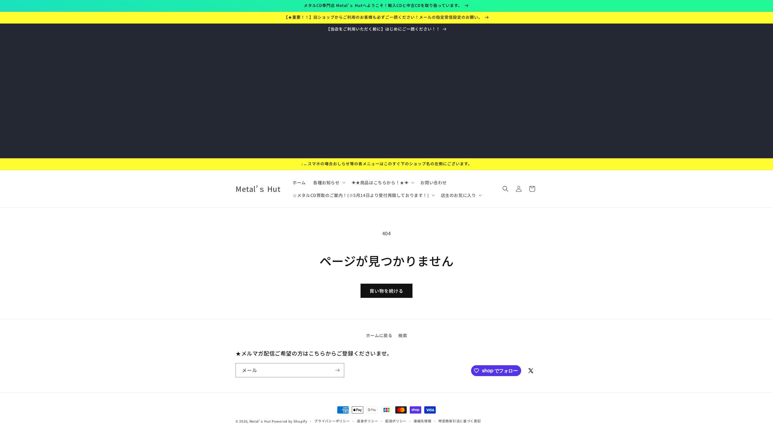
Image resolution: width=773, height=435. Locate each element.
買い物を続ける (386, 291)
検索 (402, 335)
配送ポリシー (395, 420)
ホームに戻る (379, 335)
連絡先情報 (422, 420)
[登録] (337, 370)
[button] (329, 182)
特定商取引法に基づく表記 (459, 420)
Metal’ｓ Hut (260, 421)
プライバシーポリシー (332, 420)
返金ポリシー (367, 420)
